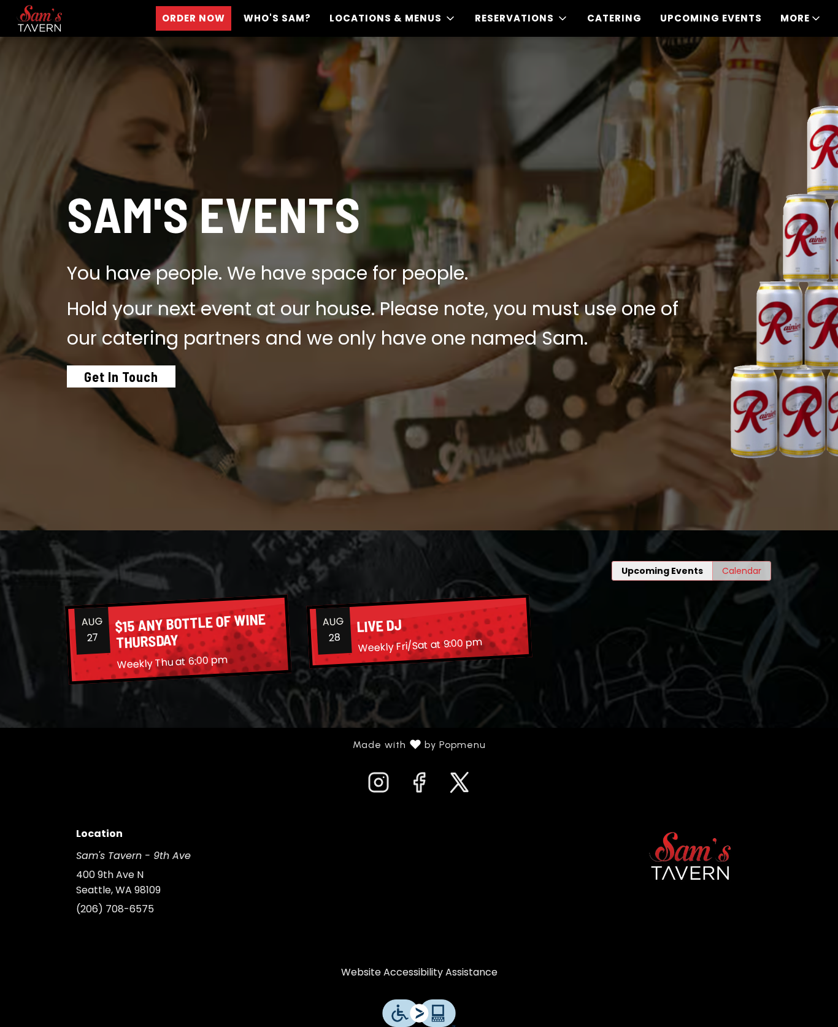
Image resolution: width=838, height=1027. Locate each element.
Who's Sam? (277, 18)
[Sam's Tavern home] (65, 18)
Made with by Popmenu (247, 745)
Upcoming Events (711, 18)
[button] (393, 18)
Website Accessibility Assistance (419, 972)
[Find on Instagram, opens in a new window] (378, 786)
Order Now (193, 18)
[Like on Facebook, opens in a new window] (419, 786)
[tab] (662, 571)
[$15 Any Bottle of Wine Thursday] (178, 640)
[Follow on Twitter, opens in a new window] (459, 786)
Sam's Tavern (690, 856)
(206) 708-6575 (115, 909)
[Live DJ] (418, 631)
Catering (614, 18)
